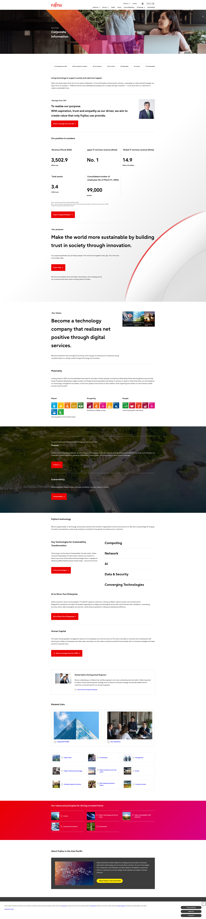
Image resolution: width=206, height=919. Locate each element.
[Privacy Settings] (121, 905)
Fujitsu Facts (68, 757)
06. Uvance (137, 66)
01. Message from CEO (60, 66)
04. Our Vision (111, 66)
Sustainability (151, 7)
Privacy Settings (191, 907)
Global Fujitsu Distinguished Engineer (87, 689)
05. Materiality (124, 66)
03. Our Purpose (97, 66)
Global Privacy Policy (9, 909)
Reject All (191, 911)
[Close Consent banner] (204, 904)
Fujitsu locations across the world (108, 771)
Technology (140, 7)
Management (139, 757)
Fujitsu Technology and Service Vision (108, 816)
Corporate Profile (63, 742)
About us (125, 3)
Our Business (103, 757)
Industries (95, 7)
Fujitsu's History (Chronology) (73, 771)
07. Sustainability (150, 66)
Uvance (119, 7)
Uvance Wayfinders (129, 7)
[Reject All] (93, 905)
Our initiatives (116, 742)
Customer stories (140, 784)
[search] (153, 3)
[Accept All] (63, 905)
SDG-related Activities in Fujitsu (107, 784)
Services (104, 7)
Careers (135, 3)
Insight (113, 7)
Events (137, 771)
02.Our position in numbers (79, 66)
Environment (103, 826)
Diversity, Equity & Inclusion (72, 784)
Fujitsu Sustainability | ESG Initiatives (143, 816)
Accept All (191, 915)
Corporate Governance (70, 826)
